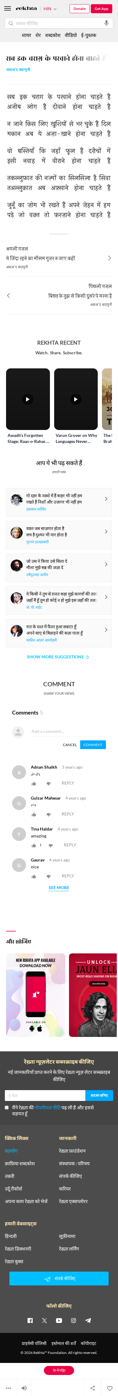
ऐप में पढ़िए (59, 1370)
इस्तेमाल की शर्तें (63, 1343)
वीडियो (71, 35)
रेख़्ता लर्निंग (69, 1248)
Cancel (70, 744)
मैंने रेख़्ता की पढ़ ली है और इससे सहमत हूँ (53, 1110)
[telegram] (88, 1320)
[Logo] (26, 9)
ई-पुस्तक (88, 35)
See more (59, 887)
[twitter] (44, 1320)
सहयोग (11, 1150)
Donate (80, 8)
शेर (38, 35)
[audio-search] (106, 23)
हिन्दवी (11, 1236)
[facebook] (30, 1320)
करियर (65, 1188)
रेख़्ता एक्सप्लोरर (73, 1201)
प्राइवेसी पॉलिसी (34, 1343)
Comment (93, 744)
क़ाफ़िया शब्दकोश (20, 1163)
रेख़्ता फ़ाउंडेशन (72, 1150)
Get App (101, 8)
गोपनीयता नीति (47, 1107)
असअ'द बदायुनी (18, 70)
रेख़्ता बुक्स (14, 1261)
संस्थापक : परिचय (74, 1163)
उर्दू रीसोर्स (13, 1188)
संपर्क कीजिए (70, 1176)
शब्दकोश (53, 35)
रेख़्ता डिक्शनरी (18, 1248)
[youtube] (59, 1320)
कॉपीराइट (88, 1343)
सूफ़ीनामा (67, 1236)
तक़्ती (9, 1176)
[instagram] (73, 1320)
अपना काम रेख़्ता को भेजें (26, 1201)
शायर (26, 35)
